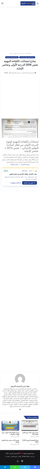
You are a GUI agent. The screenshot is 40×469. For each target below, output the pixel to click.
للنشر (19, 456)
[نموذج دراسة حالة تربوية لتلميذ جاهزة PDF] (30, 426)
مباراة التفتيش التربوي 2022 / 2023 (30, 441)
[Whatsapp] (18, 461)
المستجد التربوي (14, 453)
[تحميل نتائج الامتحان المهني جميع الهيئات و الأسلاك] (10, 426)
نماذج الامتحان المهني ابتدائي (17, 53)
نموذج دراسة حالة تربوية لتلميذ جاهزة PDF (30, 433)
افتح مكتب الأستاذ (28, 183)
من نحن (33, 456)
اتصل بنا (7, 456)
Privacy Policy (26, 456)
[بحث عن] (38, 4)
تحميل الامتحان (25, 164)
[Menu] (2, 4)
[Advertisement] (20, 29)
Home (27, 53)
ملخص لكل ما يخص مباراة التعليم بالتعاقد (10, 441)
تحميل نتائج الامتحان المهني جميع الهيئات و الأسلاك (10, 433)
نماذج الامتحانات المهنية (12, 57)
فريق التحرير (14, 456)
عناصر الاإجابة (14, 164)
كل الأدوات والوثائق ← (15, 183)
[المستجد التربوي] (27, 3)
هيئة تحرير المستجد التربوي (28, 72)
